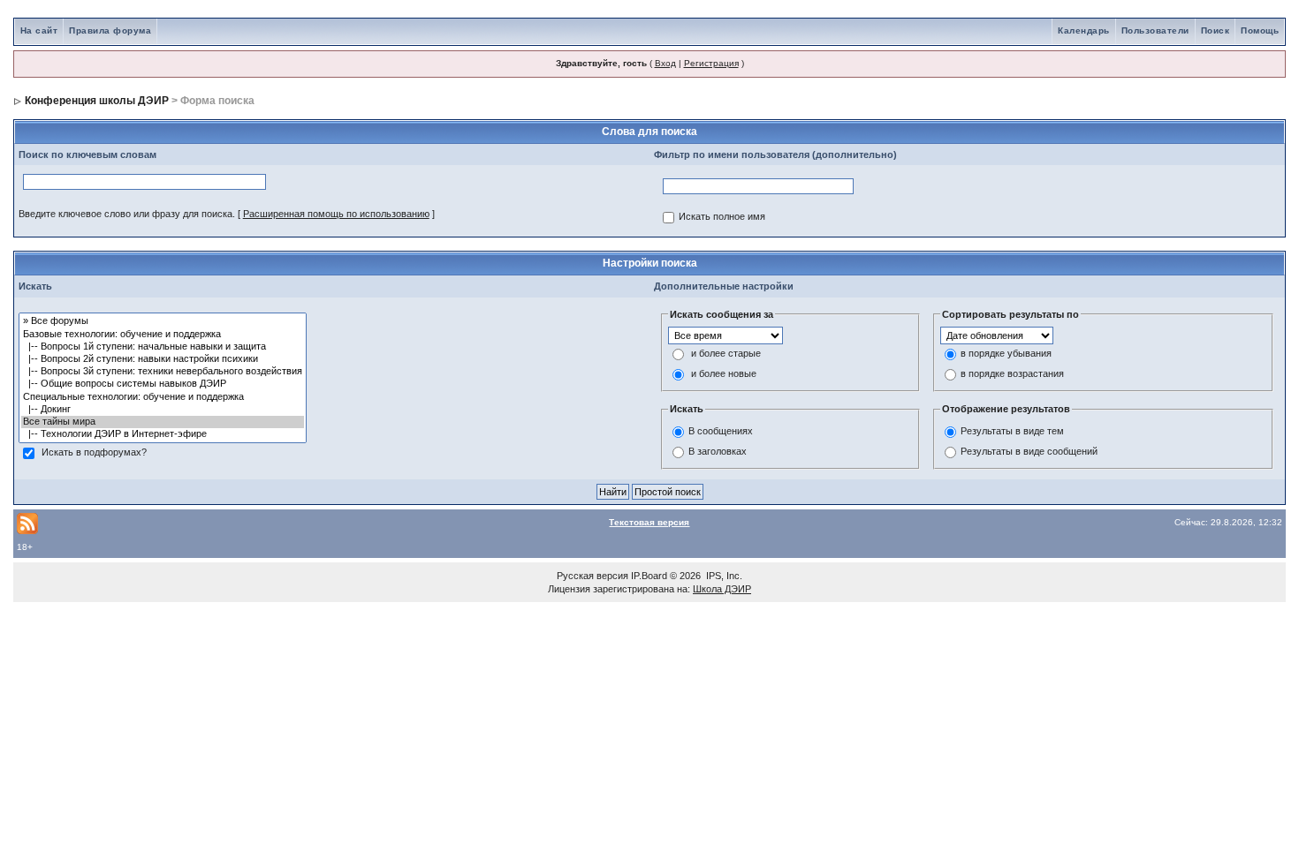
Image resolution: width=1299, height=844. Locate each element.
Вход (665, 63)
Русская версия (592, 575)
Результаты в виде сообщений (1029, 451)
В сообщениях (720, 431)
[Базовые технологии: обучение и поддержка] (162, 334)
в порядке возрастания (1012, 374)
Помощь (1260, 30)
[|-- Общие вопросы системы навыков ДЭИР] (162, 384)
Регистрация (711, 63)
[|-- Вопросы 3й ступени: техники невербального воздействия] (162, 371)
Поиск (1215, 30)
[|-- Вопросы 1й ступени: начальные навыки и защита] (162, 347)
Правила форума (110, 30)
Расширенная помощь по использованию (336, 213)
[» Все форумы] (162, 321)
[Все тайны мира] (162, 422)
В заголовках (717, 451)
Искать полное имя (722, 217)
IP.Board (649, 575)
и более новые (723, 374)
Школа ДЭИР (722, 589)
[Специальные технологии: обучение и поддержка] (162, 397)
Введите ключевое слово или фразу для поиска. (127, 213)
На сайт (39, 30)
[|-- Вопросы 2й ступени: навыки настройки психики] (162, 359)
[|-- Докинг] (162, 409)
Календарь (1084, 30)
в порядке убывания (1006, 354)
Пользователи (1155, 30)
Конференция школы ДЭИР (97, 100)
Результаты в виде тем (1012, 431)
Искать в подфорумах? (94, 453)
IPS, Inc (723, 575)
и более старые (726, 354)
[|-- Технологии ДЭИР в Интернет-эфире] (162, 434)
